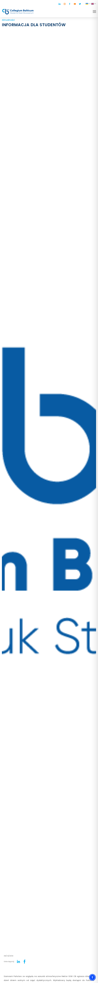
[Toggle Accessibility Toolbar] (92, 977)
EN (95, 3)
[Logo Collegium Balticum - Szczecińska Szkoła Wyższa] (18, 11)
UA (90, 3)
